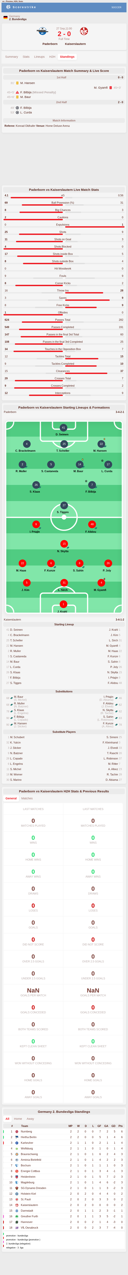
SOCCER (116, 7)
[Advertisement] (64, 159)
